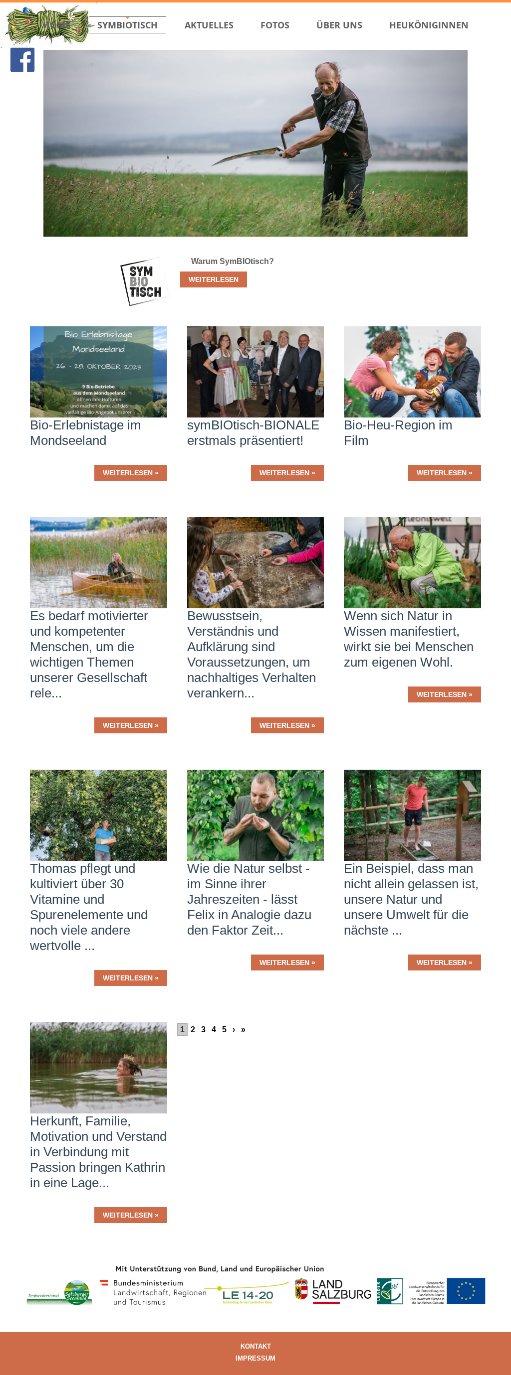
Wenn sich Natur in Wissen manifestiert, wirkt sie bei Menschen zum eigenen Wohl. (409, 639)
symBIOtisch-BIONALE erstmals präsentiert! (253, 432)
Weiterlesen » (131, 473)
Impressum (255, 1358)
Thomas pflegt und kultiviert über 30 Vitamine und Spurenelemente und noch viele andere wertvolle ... (89, 907)
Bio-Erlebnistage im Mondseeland (85, 432)
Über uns (339, 25)
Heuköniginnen (429, 25)
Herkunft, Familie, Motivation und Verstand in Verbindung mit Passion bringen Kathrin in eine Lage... (98, 1151)
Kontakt (256, 1346)
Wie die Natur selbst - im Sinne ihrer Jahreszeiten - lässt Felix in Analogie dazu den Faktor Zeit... (249, 899)
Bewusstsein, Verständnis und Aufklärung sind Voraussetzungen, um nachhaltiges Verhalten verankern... (251, 654)
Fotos (274, 25)
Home (56, 25)
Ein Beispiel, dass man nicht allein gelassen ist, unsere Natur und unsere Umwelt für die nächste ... (411, 899)
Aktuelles (209, 25)
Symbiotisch (127, 25)
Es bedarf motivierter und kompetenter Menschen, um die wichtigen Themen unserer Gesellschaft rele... (89, 654)
